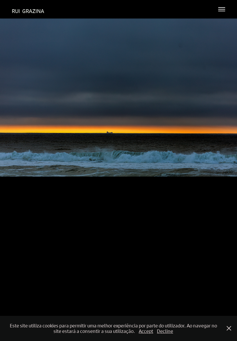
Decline (165, 331)
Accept (146, 331)
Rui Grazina (28, 11)
